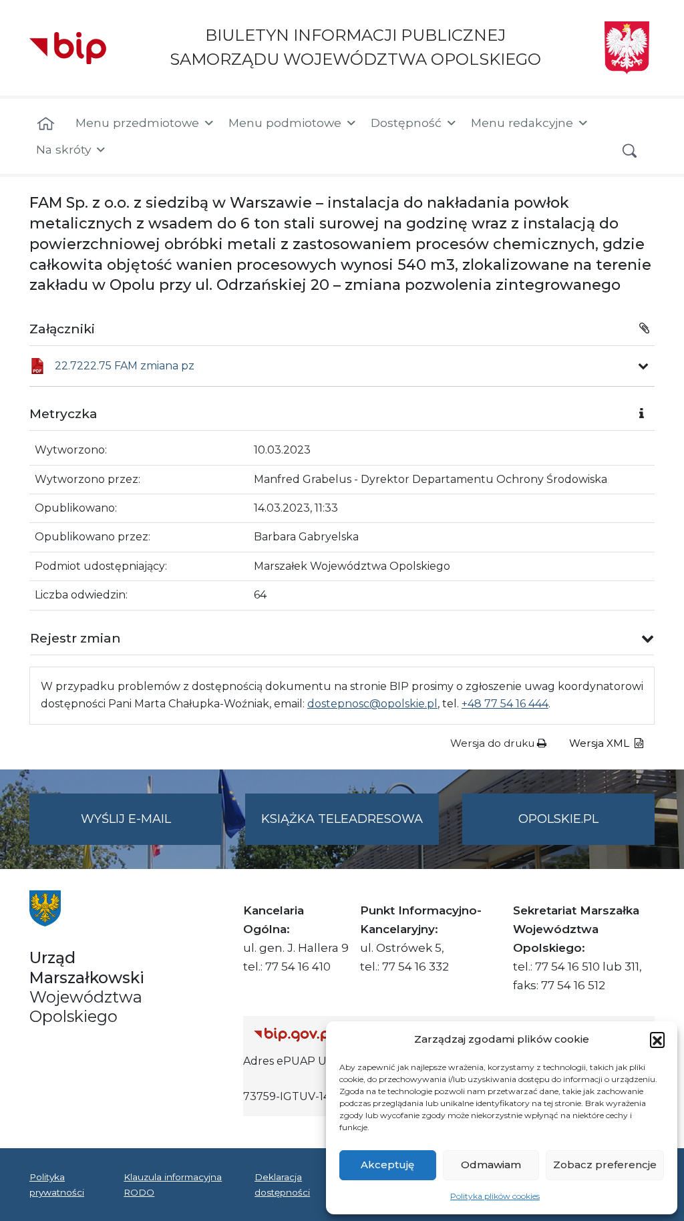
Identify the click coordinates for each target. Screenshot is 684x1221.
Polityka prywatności (56, 1184)
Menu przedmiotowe (137, 123)
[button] (657, 1039)
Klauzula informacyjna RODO (173, 1184)
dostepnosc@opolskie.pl (372, 703)
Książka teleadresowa (342, 819)
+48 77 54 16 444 (505, 703)
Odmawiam (491, 1164)
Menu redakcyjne (522, 123)
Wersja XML (600, 743)
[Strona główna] (46, 124)
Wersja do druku (493, 743)
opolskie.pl (558, 819)
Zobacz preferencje (605, 1164)
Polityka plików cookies (495, 1196)
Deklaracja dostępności (282, 1184)
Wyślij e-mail (151, 828)
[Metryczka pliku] (643, 366)
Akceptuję (387, 1164)
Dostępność (406, 123)
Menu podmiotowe (284, 123)
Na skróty (63, 149)
